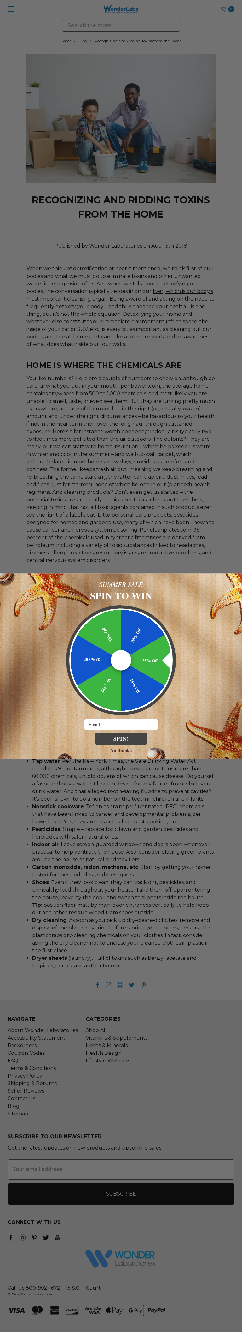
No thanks (120, 750)
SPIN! (121, 739)
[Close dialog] (235, 580)
